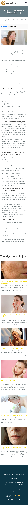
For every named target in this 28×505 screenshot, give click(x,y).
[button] (26, 2)
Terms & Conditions (8, 474)
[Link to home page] (11, 3)
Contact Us (14, 478)
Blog (14, 19)
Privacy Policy (21, 471)
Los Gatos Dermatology (6, 19)
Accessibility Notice (19, 474)
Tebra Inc (14, 471)
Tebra (20, 499)
